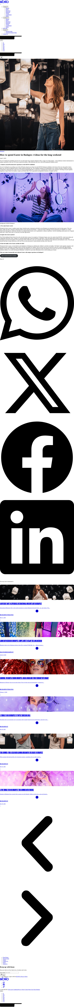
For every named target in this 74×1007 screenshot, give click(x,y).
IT (3, 42)
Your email (2, 972)
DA (4, 49)
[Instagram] (4, 983)
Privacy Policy (21, 989)
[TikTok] (4, 987)
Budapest (2, 151)
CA (4, 50)
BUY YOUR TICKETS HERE (9, 255)
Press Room (5, 957)
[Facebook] (4, 985)
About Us (5, 964)
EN (3, 46)
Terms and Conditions (13, 989)
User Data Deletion (35, 989)
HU (4, 44)
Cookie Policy (28, 989)
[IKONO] (4, 2)
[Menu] (0, 4)
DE (3, 48)
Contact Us (5, 961)
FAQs (4, 962)
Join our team (6, 958)
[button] (37, 303)
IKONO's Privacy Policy (21, 976)
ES (3, 45)
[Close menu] (1, 57)
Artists (4, 960)
